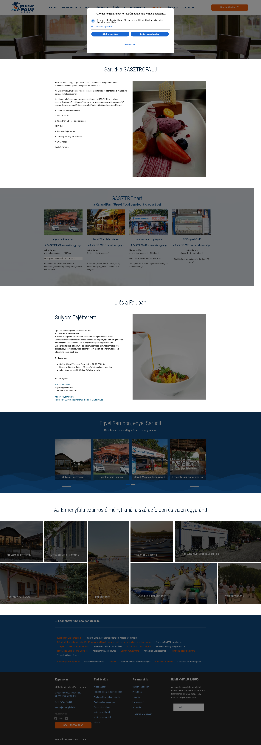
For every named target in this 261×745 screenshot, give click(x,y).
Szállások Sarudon (164, 661)
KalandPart (136, 7)
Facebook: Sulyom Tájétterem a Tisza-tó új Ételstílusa (79, 400)
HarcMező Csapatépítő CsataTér (72, 651)
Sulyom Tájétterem (19, 555)
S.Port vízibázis (147, 555)
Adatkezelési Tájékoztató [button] (103, 27)
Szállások (100, 7)
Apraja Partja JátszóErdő (104, 651)
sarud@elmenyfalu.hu (65, 707)
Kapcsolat (188, 7)
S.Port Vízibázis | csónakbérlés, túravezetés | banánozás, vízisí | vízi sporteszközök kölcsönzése (104, 642)
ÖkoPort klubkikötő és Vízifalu (107, 646)
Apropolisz (137, 707)
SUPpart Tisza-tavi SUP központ (72, 646)
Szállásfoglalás (230, 7)
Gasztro (154, 7)
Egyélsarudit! (138, 702)
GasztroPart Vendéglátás (189, 661)
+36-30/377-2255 (63, 702)
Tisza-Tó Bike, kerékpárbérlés (200, 554)
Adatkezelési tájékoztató (104, 702)
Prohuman (137, 692)
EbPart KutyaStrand (130, 651)
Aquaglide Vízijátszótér (155, 651)
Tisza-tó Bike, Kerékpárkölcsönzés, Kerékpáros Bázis (111, 638)
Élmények (118, 7)
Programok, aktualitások (76, 7)
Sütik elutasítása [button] (110, 34)
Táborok (170, 7)
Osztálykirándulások (94, 661)
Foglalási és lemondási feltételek (108, 692)
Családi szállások (18, 597)
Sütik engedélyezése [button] (149, 34)
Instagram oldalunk (102, 712)
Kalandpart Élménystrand (69, 638)
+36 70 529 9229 (62, 384)
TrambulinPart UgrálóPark (183, 651)
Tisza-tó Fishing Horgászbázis (170, 646)
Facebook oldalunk (102, 707)
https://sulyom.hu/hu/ (64, 397)
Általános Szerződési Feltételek (107, 697)
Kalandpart (102, 597)
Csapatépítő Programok (68, 661)
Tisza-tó (136, 697)
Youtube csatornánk (102, 717)
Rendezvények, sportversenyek (136, 661)
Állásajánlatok (100, 687)
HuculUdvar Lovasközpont (138, 646)
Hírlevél (97, 722)
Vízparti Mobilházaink (65, 555)
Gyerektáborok (234, 596)
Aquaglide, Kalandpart (151, 596)
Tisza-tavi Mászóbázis (68, 655)
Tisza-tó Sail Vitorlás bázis (168, 642)
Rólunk (53, 7)
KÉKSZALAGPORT (143, 714)
